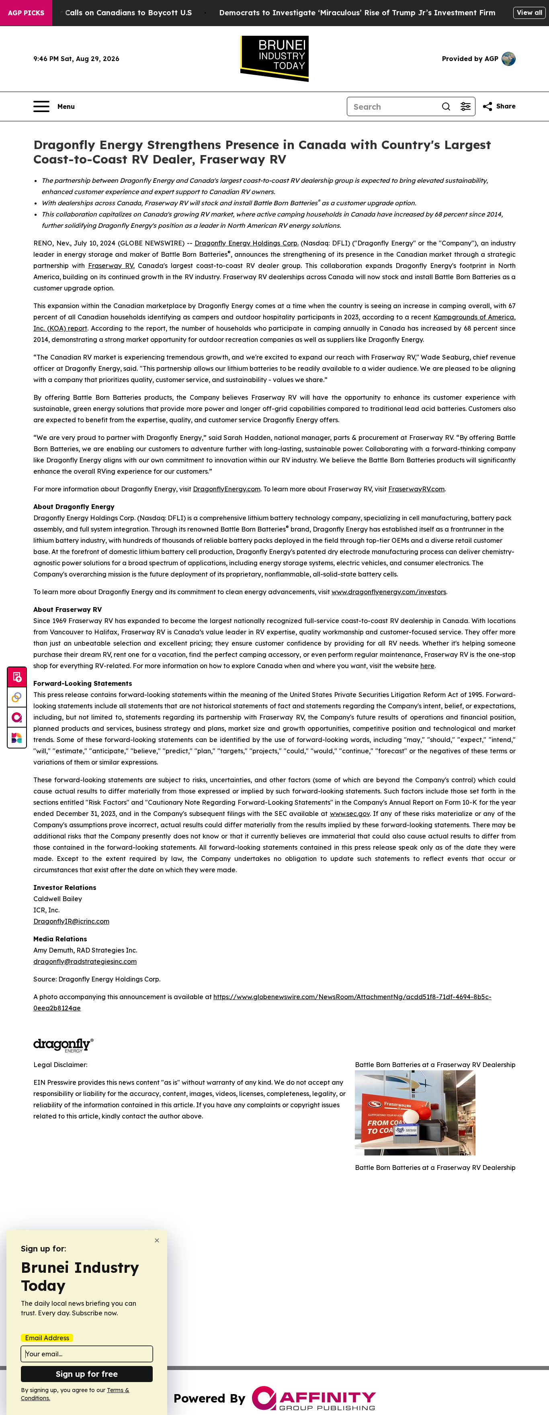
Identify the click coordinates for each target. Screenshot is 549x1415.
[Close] (157, 1240)
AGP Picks (26, 13)
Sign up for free (87, 1374)
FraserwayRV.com (416, 489)
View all (529, 12)
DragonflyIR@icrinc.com (71, 921)
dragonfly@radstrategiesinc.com (85, 961)
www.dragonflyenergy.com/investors (389, 592)
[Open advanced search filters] (465, 106)
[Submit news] (17, 677)
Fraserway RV (110, 266)
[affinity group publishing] (17, 718)
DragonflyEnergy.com (226, 489)
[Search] (446, 106)
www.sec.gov (350, 814)
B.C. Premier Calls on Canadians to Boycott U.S (105, 12)
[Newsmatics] (17, 738)
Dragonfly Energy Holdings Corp (246, 243)
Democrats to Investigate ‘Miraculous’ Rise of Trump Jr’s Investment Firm (357, 12)
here (427, 666)
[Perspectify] (17, 697)
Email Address (47, 1338)
